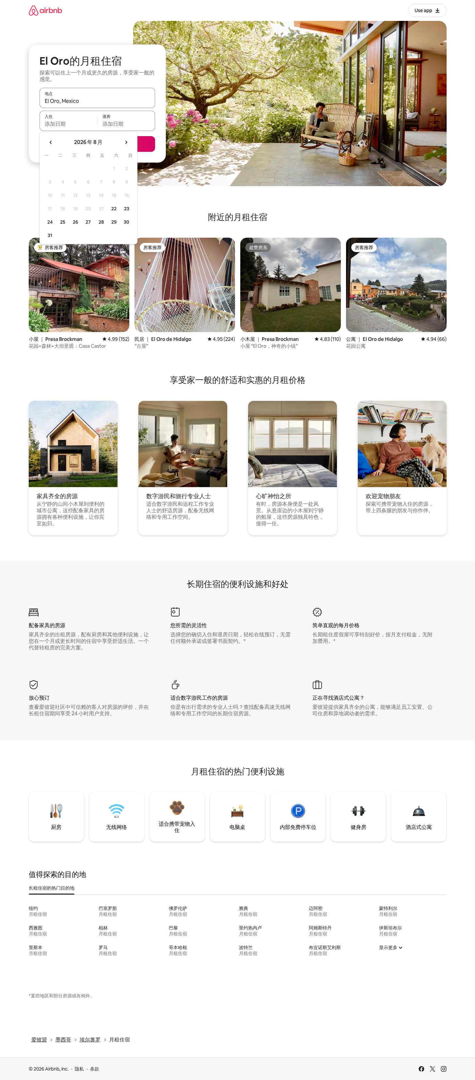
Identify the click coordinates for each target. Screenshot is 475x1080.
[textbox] (68, 124)
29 (114, 222)
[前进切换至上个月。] (51, 142)
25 (62, 222)
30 (126, 222)
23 (126, 209)
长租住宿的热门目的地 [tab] (51, 888)
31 (50, 235)
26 (75, 222)
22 (114, 209)
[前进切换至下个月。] (126, 142)
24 (50, 222)
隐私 (79, 1069)
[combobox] (97, 101)
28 (101, 222)
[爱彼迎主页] (45, 10)
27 (88, 222)
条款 (94, 1069)
